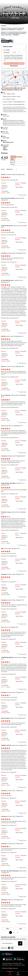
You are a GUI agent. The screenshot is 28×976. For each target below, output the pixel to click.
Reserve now (14, 63)
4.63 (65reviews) (15, 17)
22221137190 (6, 137)
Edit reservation (14, 65)
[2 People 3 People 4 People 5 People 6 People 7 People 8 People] (14, 50)
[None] (17, 52)
